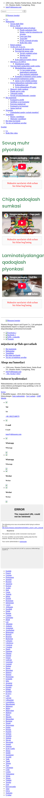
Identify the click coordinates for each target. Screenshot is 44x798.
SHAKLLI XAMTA (18, 62)
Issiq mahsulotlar (18, 396)
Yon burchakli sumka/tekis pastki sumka (25, 66)
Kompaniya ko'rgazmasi (19, 106)
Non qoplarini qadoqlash (29, 74)
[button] (22, 184)
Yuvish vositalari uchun (28, 53)
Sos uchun (23, 57)
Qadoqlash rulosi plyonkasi (25, 28)
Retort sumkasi (15, 45)
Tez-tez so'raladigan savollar (16, 123)
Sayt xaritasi (30, 396)
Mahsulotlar (10, 22)
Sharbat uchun (25, 55)
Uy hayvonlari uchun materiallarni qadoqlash (28, 71)
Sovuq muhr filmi (16, 24)
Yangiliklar (10, 115)
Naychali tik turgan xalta (24, 51)
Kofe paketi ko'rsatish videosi (26, 60)
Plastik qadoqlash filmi (28, 30)
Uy (7, 19)
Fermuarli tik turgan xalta (24, 49)
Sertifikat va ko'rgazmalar (19, 102)
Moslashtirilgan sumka (23, 68)
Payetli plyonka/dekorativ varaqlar (23, 95)
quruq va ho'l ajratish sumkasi (26, 81)
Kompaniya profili (17, 100)
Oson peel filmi (25, 36)
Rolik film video (26, 43)
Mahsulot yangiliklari (18, 119)
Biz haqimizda (11, 98)
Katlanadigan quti (21, 85)
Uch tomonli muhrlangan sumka (22, 79)
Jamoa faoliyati (15, 108)
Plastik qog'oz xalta (17, 91)
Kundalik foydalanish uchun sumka (28, 76)
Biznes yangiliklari (17, 117)
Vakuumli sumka (16, 93)
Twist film (23, 38)
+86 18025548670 (12, 416)
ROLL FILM (15, 26)
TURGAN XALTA (17, 47)
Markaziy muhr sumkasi (19, 89)
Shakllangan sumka (22, 64)
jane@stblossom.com (13, 7)
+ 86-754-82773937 (13, 374)
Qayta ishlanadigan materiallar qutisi (23, 83)
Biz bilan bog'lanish (13, 121)
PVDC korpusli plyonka (29, 41)
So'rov (3, 392)
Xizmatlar (9, 110)
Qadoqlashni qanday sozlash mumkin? (24, 112)
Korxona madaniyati (17, 104)
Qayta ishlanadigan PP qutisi (25, 87)
